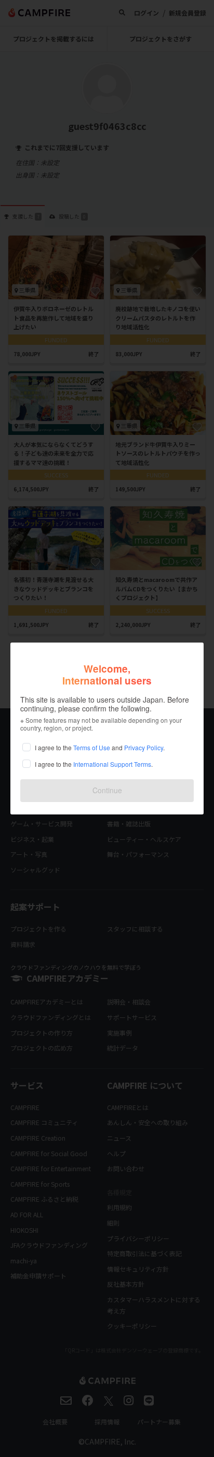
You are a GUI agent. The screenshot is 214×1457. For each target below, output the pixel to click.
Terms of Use (91, 747)
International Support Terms (112, 764)
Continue (107, 790)
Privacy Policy (143, 747)
